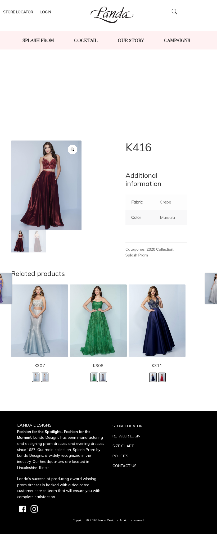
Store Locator (18, 12)
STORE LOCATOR (127, 426)
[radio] (35, 377)
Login (45, 12)
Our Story (131, 40)
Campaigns (177, 40)
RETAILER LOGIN (126, 436)
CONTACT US (124, 465)
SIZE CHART (123, 446)
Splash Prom (38, 40)
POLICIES (120, 456)
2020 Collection (160, 249)
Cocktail (86, 40)
